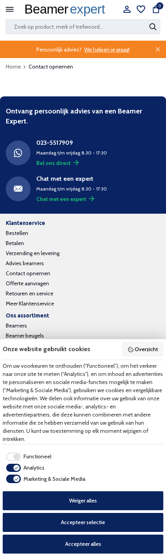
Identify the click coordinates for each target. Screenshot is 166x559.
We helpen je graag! (107, 49)
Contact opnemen (28, 273)
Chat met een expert (61, 198)
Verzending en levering (32, 253)
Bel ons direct (53, 162)
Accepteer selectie (83, 522)
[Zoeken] (153, 26)
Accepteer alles (83, 543)
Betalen (15, 243)
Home (13, 66)
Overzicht (146, 349)
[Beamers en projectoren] (66, 10)
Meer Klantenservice (30, 303)
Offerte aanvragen (27, 283)
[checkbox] (27, 457)
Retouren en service (29, 293)
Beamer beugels (25, 335)
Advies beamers (25, 263)
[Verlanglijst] (141, 10)
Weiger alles (83, 500)
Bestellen (17, 233)
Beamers (16, 325)
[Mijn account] (126, 9)
